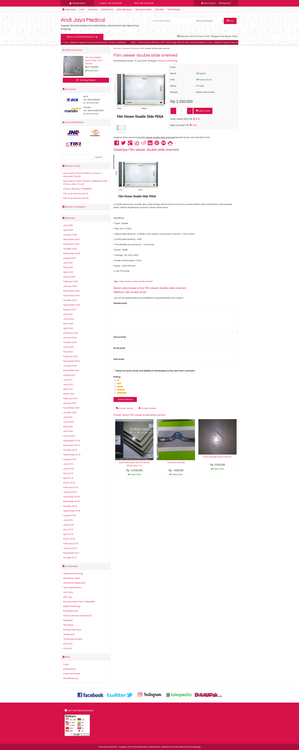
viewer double (125, 281)
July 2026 (68, 225)
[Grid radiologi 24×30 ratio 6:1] (217, 437)
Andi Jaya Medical (83, 20)
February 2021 (70, 398)
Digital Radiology (71, 606)
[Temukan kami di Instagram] (149, 695)
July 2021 (68, 380)
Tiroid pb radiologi (176, 462)
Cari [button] (231, 21)
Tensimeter (69, 634)
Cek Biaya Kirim (143, 10)
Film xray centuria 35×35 (75, 193)
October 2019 (70, 450)
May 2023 (68, 352)
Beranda (70, 10)
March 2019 (69, 483)
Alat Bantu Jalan (71, 578)
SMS (197, 119)
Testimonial (173, 10)
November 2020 (71, 408)
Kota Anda (119, 359)
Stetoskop (68, 625)
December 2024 (71, 291)
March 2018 (69, 539)
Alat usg (67, 597)
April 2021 (68, 389)
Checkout (226, 3)
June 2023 (68, 347)
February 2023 (70, 356)
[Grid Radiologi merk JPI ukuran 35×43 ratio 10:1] (134, 439)
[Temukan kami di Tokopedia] (178, 695)
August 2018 (69, 515)
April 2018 (68, 534)
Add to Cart (204, 111)
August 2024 (69, 310)
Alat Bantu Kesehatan (74, 583)
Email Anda (119, 348)
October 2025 (70, 249)
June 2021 (68, 384)
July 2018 (68, 520)
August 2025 (69, 258)
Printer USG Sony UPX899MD (77, 189)
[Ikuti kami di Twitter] (120, 695)
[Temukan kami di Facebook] (90, 695)
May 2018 (68, 529)
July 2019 (68, 464)
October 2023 (70, 342)
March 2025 (69, 277)
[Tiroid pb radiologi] (176, 439)
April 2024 (68, 328)
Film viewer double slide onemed (145, 55)
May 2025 (68, 267)
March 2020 (69, 436)
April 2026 (68, 230)
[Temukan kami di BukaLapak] (208, 695)
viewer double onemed (142, 281)
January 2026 (70, 235)
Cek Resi (159, 10)
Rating (117, 377)
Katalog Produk (87, 80)
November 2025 (71, 244)
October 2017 (70, 558)
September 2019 (71, 455)
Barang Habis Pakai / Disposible (79, 602)
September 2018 (71, 511)
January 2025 (70, 286)
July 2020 (68, 417)
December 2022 (71, 361)
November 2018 (71, 501)
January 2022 (70, 366)
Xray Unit (67, 648)
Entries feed (69, 669)
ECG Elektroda (70, 611)
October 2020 (70, 413)
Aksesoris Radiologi (131, 48)
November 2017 (71, 553)
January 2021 (70, 403)
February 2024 (70, 333)
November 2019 (71, 445)
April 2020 (68, 431)
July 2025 (68, 263)
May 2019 (68, 473)
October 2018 (70, 506)
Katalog (92, 10)
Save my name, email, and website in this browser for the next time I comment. (155, 371)
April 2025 (68, 272)
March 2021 (69, 394)
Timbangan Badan (72, 639)
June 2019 (68, 469)
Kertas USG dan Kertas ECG (77, 616)
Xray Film (68, 644)
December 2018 (71, 497)
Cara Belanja (124, 10)
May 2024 (68, 324)
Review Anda (120, 303)
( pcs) (210, 3)
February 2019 (70, 487)
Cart (82, 10)
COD (194, 125)
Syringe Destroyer (72, 630)
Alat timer (68, 592)
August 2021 (69, 375)
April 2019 (68, 478)
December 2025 (71, 239)
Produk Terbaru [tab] (149, 408)
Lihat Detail (135, 475)
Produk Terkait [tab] (125, 408)
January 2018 (70, 548)
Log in (66, 664)
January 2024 (70, 338)
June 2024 (68, 319)
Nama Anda (120, 337)
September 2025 (71, 253)
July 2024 (68, 314)
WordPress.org (70, 678)
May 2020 (68, 427)
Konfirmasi (106, 10)
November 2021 (71, 370)
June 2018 (68, 525)
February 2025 (70, 281)
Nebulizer (68, 620)
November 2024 (71, 296)
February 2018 (70, 544)
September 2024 (71, 305)
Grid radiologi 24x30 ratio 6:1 (217, 457)
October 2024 (70, 300)
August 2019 (69, 459)
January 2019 (70, 492)
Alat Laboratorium (72, 588)
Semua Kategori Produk (81, 37)
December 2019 (71, 441)
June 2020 (68, 422)
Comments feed (71, 674)
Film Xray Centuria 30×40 (76, 198)
